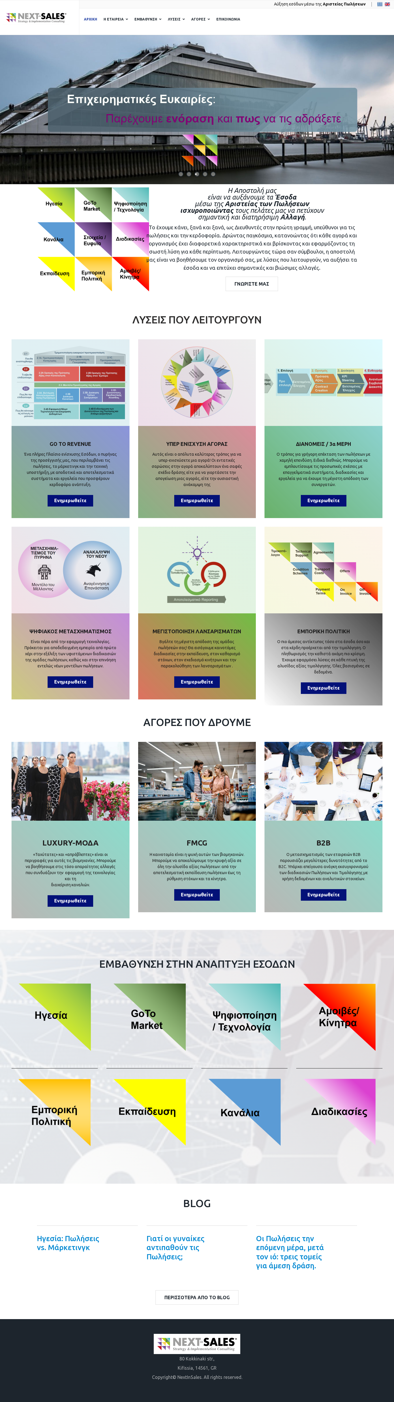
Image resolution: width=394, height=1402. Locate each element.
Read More (125, 1245)
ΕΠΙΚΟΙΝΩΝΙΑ (228, 19)
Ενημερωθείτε (70, 500)
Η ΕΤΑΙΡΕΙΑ (114, 19)
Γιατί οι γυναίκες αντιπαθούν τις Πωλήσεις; (175, 1247)
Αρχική (90, 19)
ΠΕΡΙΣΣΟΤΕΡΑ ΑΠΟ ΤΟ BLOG (197, 1297)
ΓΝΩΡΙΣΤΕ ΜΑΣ (251, 283)
